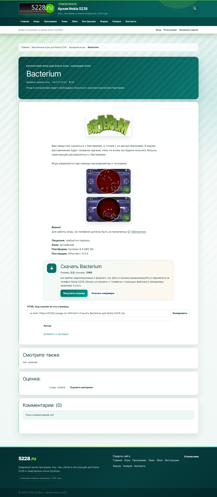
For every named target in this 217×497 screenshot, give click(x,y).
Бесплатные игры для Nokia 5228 (47, 66)
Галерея (116, 21)
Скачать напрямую (103, 293)
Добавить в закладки (56, 334)
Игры (36, 21)
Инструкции (89, 21)
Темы (64, 21)
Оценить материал (81, 387)
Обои (75, 21)
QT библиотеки (136, 231)
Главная (25, 21)
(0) (72, 82)
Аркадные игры (81, 66)
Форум (104, 21)
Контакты (131, 21)
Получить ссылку (74, 293)
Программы (50, 21)
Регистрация (170, 30)
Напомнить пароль (188, 30)
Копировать (180, 313)
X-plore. (77, 285)
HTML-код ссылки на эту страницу (48, 306)
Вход (158, 30)
